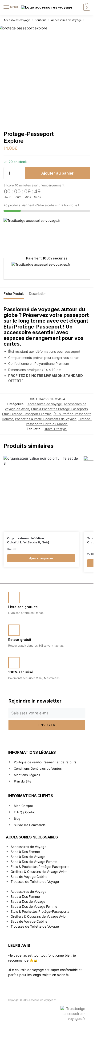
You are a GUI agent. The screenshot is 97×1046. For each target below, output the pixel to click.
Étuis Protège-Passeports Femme (27, 414)
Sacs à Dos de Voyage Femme (34, 862)
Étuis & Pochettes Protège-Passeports (59, 409)
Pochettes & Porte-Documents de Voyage (46, 419)
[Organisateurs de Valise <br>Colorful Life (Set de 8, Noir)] (41, 494)
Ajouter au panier (57, 173)
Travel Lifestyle (55, 429)
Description (37, 294)
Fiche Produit (14, 294)
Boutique (40, 20)
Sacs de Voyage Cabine (29, 877)
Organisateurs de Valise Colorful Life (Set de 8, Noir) (28, 540)
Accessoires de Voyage (66, 20)
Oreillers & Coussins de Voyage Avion (39, 872)
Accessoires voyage (17, 20)
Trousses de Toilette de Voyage (35, 881)
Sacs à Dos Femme (25, 852)
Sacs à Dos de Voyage (28, 857)
